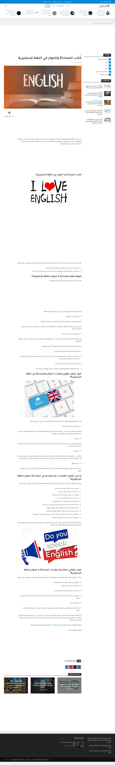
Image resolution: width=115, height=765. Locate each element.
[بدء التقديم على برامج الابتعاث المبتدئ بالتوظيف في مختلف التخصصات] (19, 13)
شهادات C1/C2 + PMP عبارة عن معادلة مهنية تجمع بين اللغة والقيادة (46, 13)
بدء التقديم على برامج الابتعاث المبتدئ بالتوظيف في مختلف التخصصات (10, 13)
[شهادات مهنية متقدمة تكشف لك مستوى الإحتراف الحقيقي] (90, 13)
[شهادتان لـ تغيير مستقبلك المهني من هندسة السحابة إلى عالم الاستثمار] (72, 13)
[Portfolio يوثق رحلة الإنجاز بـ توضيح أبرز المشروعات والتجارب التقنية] (107, 93)
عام (48, 6)
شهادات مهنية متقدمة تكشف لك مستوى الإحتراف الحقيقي (82, 13)
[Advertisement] (57, 40)
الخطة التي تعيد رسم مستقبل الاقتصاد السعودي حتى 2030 (69, 685)
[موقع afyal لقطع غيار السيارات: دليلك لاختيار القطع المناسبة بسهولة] (107, 111)
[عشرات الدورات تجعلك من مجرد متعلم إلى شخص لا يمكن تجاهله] (108, 13)
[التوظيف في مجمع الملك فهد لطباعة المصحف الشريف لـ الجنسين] (107, 102)
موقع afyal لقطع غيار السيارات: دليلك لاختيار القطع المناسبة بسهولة (93, 112)
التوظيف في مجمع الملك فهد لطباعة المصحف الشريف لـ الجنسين (16, 685)
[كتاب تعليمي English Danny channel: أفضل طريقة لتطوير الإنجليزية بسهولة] (107, 120)
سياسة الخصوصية (57, 2)
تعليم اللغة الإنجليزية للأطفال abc (60, 625)
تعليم (68, 6)
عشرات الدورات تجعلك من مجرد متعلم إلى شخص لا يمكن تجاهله (100, 13)
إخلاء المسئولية (47, 2)
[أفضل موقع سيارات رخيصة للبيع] (80, 744)
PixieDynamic (8, 759)
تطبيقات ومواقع (18, 681)
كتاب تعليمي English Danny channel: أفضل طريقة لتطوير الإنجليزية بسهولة (94, 121)
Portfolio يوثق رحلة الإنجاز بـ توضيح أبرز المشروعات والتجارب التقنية (43, 685)
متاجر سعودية (60, 6)
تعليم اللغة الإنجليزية (70, 661)
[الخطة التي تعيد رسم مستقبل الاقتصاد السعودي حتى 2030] (107, 86)
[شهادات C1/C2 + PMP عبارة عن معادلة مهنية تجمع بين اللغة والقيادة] (55, 13)
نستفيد (31, 759)
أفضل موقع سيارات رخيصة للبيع (68, 743)
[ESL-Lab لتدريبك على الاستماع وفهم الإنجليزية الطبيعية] (37, 12)
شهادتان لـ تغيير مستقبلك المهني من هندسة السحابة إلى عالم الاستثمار (64, 13)
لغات (53, 6)
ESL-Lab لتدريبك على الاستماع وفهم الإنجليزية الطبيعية (29, 12)
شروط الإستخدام (68, 2)
